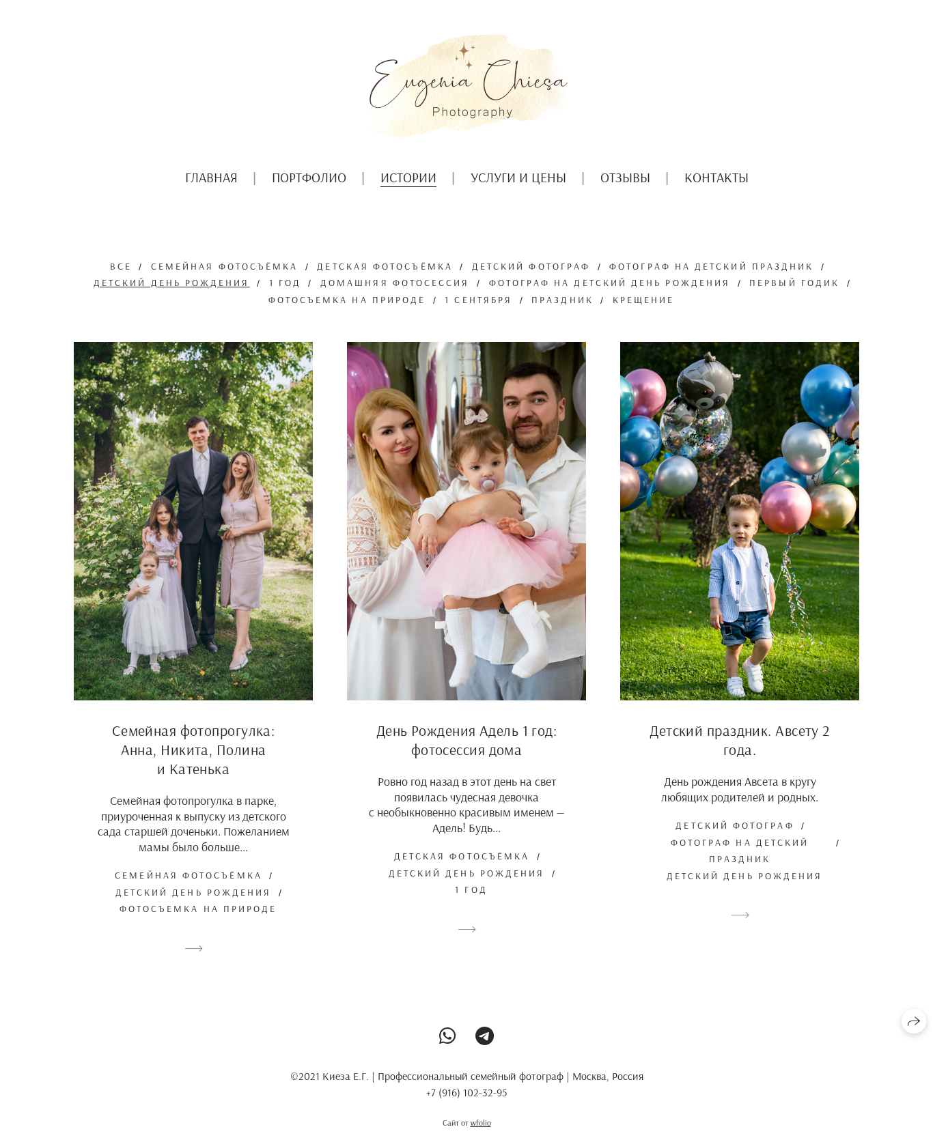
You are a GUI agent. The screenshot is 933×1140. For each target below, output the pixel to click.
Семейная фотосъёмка (224, 266)
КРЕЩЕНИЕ (644, 300)
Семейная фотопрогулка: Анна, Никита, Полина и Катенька (193, 749)
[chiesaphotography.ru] (466, 86)
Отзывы (625, 177)
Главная (211, 177)
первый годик (794, 282)
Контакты (716, 177)
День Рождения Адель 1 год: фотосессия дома (466, 740)
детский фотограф (531, 266)
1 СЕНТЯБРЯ (478, 300)
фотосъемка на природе (347, 300)
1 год (285, 282)
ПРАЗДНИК (562, 300)
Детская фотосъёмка (384, 266)
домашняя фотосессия (395, 282)
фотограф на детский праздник (711, 266)
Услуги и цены (518, 177)
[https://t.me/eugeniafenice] (484, 1036)
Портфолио (309, 177)
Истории (408, 177)
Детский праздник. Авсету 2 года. (739, 740)
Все (121, 266)
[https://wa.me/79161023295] (447, 1036)
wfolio (481, 1122)
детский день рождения (172, 282)
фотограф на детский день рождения (610, 282)
